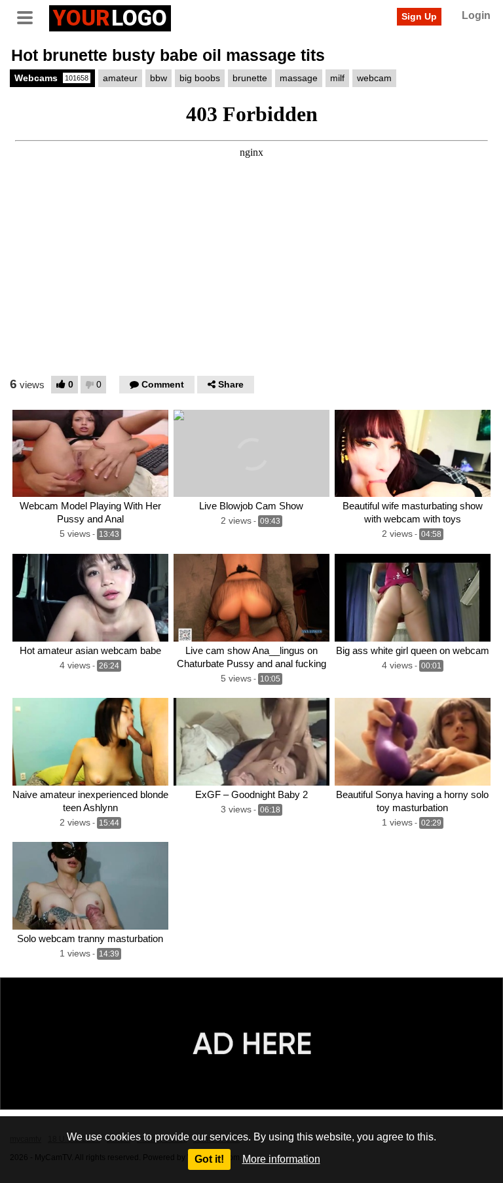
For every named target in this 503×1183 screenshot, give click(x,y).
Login (476, 15)
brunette (250, 78)
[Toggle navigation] (29, 16)
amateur (120, 78)
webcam (374, 78)
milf (337, 78)
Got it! (209, 1159)
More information (281, 1159)
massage (299, 78)
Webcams (51, 78)
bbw (158, 78)
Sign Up (419, 16)
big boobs (199, 78)
